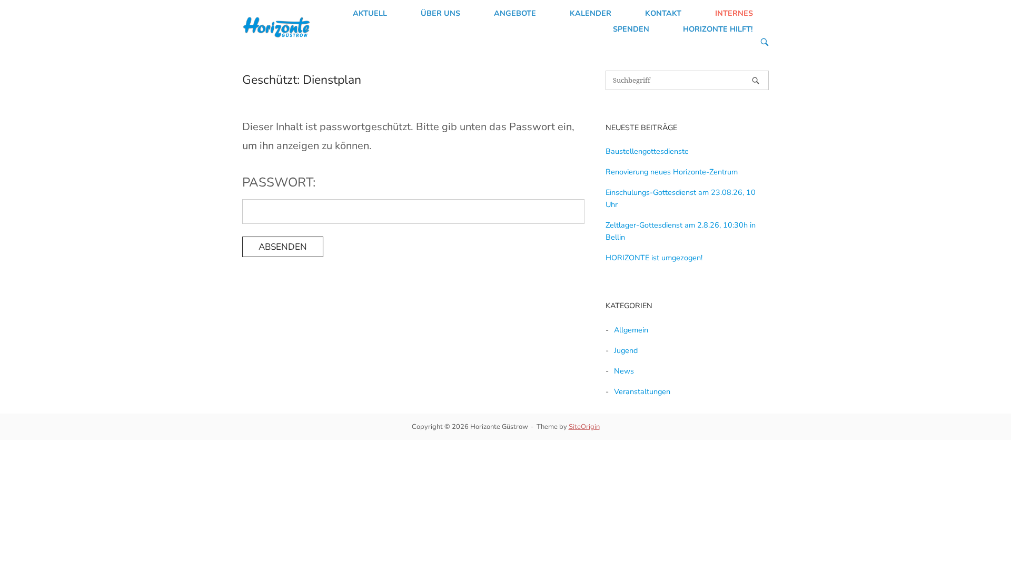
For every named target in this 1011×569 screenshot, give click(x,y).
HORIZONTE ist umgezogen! (654, 257)
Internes (734, 13)
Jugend (626, 350)
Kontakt (663, 13)
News (624, 371)
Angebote (515, 13)
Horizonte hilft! (718, 29)
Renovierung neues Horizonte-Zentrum (672, 171)
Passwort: (278, 182)
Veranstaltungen (642, 391)
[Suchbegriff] (755, 81)
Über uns (440, 13)
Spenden (631, 29)
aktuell (370, 13)
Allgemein (631, 330)
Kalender (590, 13)
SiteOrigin (584, 426)
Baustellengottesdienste (647, 151)
